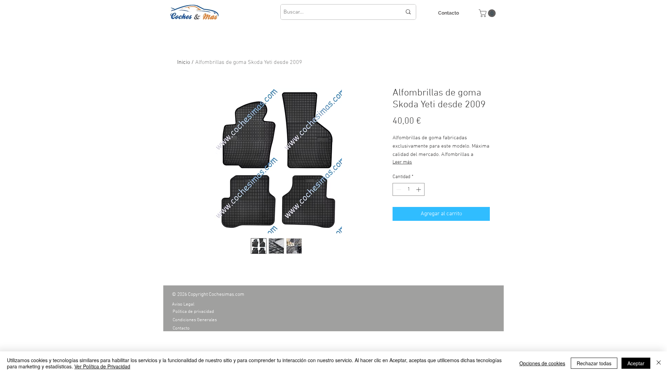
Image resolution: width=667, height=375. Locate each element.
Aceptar (635, 363)
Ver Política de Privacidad (102, 366)
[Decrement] (398, 189)
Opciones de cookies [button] (542, 363)
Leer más (402, 162)
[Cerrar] (658, 363)
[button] (488, 13)
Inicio (183, 62)
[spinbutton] (408, 189)
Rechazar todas (594, 363)
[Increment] (419, 189)
